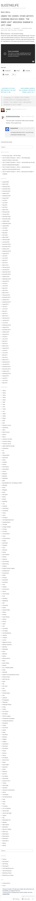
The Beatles (20, 30)
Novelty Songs (6, 693)
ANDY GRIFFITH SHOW (8, 446)
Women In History (6, 829)
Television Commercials (8, 790)
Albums (4, 434)
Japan (4, 623)
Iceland (4, 619)
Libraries (4, 635)
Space (4, 762)
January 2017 (5, 320)
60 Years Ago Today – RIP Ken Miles (11, 155)
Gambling (4, 598)
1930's (4, 393)
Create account (6, 883)
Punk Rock (5, 727)
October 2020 (5, 221)
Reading (4, 737)
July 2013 (4, 350)
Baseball (4, 476)
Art (3, 450)
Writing (4, 845)
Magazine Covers (6, 642)
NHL (3, 688)
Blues (3, 492)
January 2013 (5, 364)
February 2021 (6, 212)
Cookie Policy (6, 894)
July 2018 (4, 283)
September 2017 (6, 302)
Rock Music (14, 30)
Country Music (6, 533)
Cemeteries (5, 510)
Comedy (4, 529)
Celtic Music (5, 508)
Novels (4, 690)
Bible (3, 480)
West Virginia (5, 824)
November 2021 (6, 191)
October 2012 (5, 371)
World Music (5, 834)
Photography (5, 700)
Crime (3, 536)
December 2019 (6, 244)
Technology (5, 785)
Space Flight (5, 764)
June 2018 (5, 285)
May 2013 (4, 355)
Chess (4, 513)
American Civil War (7, 439)
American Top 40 (6, 443)
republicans (5, 744)
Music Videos (4, 30)
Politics (4, 709)
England (4, 566)
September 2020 (6, 223)
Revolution (5, 746)
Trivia (3, 804)
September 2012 (6, 373)
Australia (4, 462)
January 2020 (5, 242)
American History (6, 441)
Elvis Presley (5, 561)
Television (4, 787)
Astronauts (5, 457)
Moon (3, 651)
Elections (4, 559)
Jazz (3, 626)
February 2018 (6, 295)
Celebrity (4, 506)
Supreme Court (6, 780)
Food (3, 584)
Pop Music (5, 713)
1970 (3, 406)
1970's (4, 409)
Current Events (6, 538)
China (3, 515)
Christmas (4, 517)
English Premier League (8, 568)
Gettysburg (5, 600)
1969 (3, 404)
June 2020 (5, 230)
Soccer (4, 755)
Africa (3, 430)
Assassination (5, 455)
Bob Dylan (5, 494)
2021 (3, 423)
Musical (4, 665)
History (4, 612)
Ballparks (4, 473)
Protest (4, 725)
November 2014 (6, 329)
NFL (3, 684)
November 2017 (6, 297)
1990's (4, 416)
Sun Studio (5, 776)
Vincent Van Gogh (6, 813)
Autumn (4, 471)
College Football (6, 527)
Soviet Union (5, 760)
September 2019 (6, 251)
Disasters (4, 545)
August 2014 (5, 334)
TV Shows (4, 806)
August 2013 (5, 348)
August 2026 (5, 182)
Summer (4, 773)
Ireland (4, 621)
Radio (9, 30)
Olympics (4, 697)
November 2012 (6, 369)
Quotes (4, 730)
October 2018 (5, 276)
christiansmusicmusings (13, 116)
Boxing (4, 499)
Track (3, 799)
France (4, 591)
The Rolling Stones (7, 797)
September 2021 (6, 195)
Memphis (4, 647)
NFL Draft (4, 686)
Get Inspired (5, 861)
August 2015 (5, 327)
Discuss (4, 859)
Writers (4, 843)
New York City (5, 679)
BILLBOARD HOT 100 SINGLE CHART (12, 483)
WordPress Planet (6, 873)
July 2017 (4, 306)
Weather (4, 822)
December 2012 (6, 366)
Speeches (4, 767)
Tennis (4, 792)
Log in (4, 885)
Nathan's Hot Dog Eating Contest (10, 674)
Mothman (4, 653)
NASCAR (4, 672)
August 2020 (5, 225)
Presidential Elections (7, 720)
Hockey (4, 614)
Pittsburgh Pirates (6, 704)
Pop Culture (5, 711)
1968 (3, 402)
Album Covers (6, 432)
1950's (4, 397)
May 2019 (4, 260)
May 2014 (4, 341)
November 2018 (6, 274)
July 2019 (4, 255)
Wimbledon (5, 827)
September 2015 (6, 325)
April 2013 (5, 357)
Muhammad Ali (6, 658)
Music (30, 28)
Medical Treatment (7, 644)
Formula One (5, 589)
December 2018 (6, 272)
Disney (4, 552)
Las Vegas (5, 630)
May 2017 (4, 311)
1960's (4, 400)
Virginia (4, 815)
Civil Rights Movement (8, 520)
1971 (3, 411)
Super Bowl (5, 778)
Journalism (5, 628)
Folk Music (5, 582)
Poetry (4, 707)
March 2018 (5, 292)
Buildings (4, 501)
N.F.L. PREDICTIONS (7, 667)
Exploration (5, 580)
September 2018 (6, 279)
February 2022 (6, 186)
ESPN (3, 575)
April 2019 (5, 262)
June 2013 (5, 352)
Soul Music (5, 757)
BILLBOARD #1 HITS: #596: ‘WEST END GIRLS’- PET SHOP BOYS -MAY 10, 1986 (8, 90)
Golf (3, 603)
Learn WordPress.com (8, 868)
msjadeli (8, 109)
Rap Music (5, 734)
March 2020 (5, 237)
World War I (5, 838)
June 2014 (5, 339)
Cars (3, 503)
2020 (3, 420)
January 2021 (5, 214)
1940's (4, 395)
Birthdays (4, 485)
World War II (5, 840)
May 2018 (4, 288)
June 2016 (5, 322)
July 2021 (4, 200)
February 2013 (6, 362)
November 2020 (6, 218)
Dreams (4, 556)
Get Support (5, 866)
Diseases (4, 550)
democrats (5, 543)
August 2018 (5, 281)
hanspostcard (17, 28)
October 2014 (5, 332)
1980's (4, 413)
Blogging (4, 490)
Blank (3, 487)
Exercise (4, 577)
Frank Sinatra (5, 593)
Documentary (5, 554)
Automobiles (5, 469)
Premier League (6, 716)
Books (4, 496)
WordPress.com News (7, 875)
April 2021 (5, 207)
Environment (5, 573)
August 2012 (5, 375)
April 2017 (5, 313)
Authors (4, 464)
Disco (3, 547)
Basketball (5, 478)
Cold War (4, 524)
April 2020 (5, 235)
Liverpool (4, 637)
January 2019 (5, 269)
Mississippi (5, 649)
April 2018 (5, 290)
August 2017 (5, 304)
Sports (4, 769)
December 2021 (6, 189)
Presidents (5, 723)
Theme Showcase (6, 870)
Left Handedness (6, 633)
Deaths (4, 540)
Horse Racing (5, 617)
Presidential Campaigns (8, 718)
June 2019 (5, 258)
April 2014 (5, 343)
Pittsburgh (4, 702)
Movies (4, 656)
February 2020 (6, 239)
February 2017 (6, 318)
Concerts (4, 531)
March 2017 (5, 315)
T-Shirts (4, 783)
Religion (4, 741)
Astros (4, 460)
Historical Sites (6, 610)
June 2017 (5, 309)
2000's (4, 418)
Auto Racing (5, 466)
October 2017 (5, 299)
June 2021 (5, 202)
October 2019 (5, 249)
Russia (4, 750)
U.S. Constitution (6, 808)
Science (4, 753)
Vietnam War (5, 811)
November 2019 (6, 246)
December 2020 (6, 216)
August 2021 (5, 198)
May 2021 (4, 205)
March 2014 (5, 346)
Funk (3, 596)
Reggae (4, 739)
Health (4, 607)
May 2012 (4, 382)
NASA (3, 670)
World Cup (5, 831)
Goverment (5, 605)
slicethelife (10, 5)
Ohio (3, 695)
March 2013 (5, 359)
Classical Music (6, 522)
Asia (3, 453)
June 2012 (5, 380)
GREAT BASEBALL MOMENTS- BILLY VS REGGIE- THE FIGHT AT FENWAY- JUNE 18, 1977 (27, 90)
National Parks (6, 677)
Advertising (5, 427)
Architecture (5, 448)
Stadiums (4, 771)
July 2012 (4, 378)
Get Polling (5, 863)
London (4, 640)
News (3, 681)
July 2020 (4, 228)
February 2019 (6, 267)
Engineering (5, 563)
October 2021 (5, 193)
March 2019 (5, 265)
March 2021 (5, 209)
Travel (3, 801)
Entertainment (25, 28)
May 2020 (4, 232)
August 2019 (5, 253)
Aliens (4, 436)
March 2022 (5, 184)
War (3, 817)
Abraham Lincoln (6, 425)
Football (4, 587)
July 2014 (4, 336)
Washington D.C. (6, 820)
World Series (5, 836)
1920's (4, 390)
